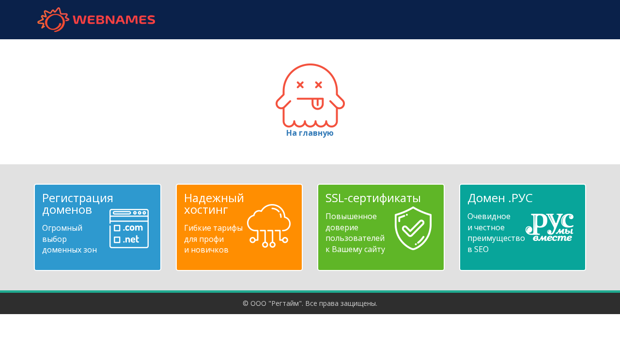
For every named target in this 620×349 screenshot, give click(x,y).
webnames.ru (96, 19)
